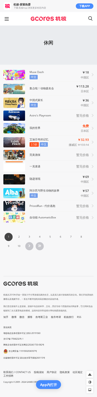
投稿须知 (39, 372)
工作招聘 (8, 375)
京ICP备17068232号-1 (13, 338)
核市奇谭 (56, 317)
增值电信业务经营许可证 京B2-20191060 (21, 333)
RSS (79, 317)
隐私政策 (65, 372)
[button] (89, 374)
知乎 (5, 317)
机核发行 (69, 317)
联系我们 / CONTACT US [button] (17, 372)
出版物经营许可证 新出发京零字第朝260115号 (24, 357)
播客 (30, 317)
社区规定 (78, 372)
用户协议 (52, 372)
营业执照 (7, 327)
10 (19, 246)
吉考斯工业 (41, 317)
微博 (14, 317)
